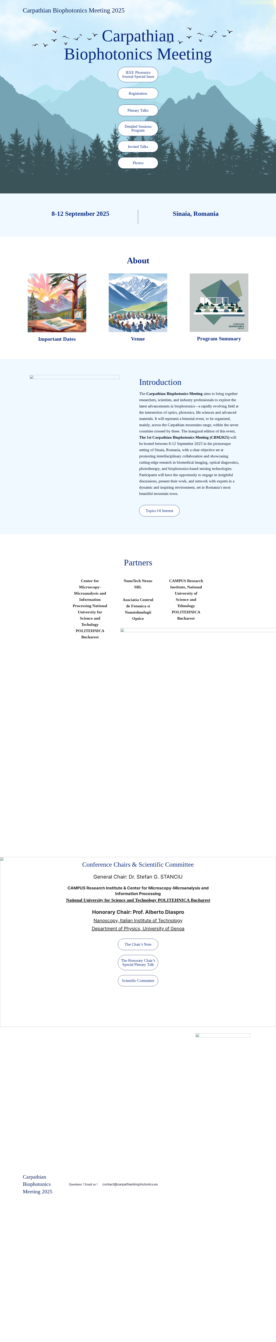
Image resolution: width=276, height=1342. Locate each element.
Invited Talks (138, 146)
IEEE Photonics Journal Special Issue (138, 74)
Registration (138, 93)
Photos (138, 163)
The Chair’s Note (138, 944)
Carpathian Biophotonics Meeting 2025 (74, 10)
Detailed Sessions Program (138, 128)
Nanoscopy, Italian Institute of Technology (138, 920)
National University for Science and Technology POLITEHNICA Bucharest (138, 900)
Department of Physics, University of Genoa (138, 928)
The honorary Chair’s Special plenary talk (138, 962)
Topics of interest (159, 511)
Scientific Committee (138, 980)
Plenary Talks (138, 110)
